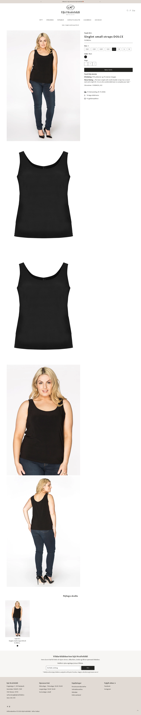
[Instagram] (9, 707)
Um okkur (98, 20)
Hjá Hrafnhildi (26, 711)
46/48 (101, 49)
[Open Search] (127, 10)
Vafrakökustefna (77, 689)
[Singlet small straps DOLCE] (17, 618)
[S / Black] (17, 646)
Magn (86, 60)
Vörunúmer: (88, 85)
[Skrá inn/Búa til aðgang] (130, 10)
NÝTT (41, 20)
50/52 (108, 49)
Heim (63, 25)
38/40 (87, 49)
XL (129, 49)
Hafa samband (76, 695)
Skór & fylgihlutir (73, 20)
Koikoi (37, 711)
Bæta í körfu (108, 70)
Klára (88, 668)
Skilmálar (75, 692)
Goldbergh (87, 20)
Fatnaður (60, 20)
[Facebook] (7, 707)
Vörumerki (50, 20)
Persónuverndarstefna (79, 687)
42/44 (94, 49)
